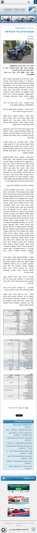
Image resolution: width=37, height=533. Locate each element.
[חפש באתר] (29, 2)
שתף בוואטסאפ (13, 408)
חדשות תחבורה (20, 28)
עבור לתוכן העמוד (18, 6)
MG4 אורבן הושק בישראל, (19, 443)
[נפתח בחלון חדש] (33, 529)
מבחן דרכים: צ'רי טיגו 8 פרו (19, 31)
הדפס (24, 408)
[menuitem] (31, 523)
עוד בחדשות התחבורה (23, 422)
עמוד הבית (30, 28)
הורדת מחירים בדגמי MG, (19, 430)
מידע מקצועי (28, 478)
